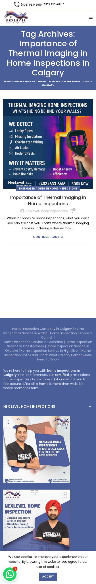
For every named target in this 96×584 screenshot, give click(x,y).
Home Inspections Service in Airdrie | (43, 330)
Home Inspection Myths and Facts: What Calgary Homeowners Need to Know (48, 355)
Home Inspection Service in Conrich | (67, 335)
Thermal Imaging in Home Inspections (48, 188)
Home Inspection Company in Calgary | (43, 328)
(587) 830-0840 (53, 4)
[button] (10, 574)
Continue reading (48, 236)
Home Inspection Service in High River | (51, 350)
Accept (48, 576)
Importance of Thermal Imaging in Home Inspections (48, 200)
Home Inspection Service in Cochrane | (35, 342)
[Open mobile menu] (91, 17)
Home (8, 81)
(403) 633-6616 (31, 4)
